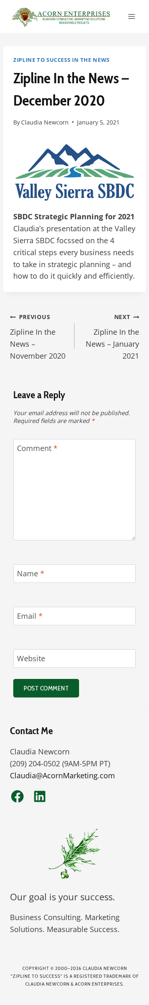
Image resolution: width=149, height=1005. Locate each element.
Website (31, 658)
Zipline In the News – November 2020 (37, 336)
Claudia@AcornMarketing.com (62, 775)
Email (30, 616)
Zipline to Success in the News (61, 59)
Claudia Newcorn (45, 122)
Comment (37, 448)
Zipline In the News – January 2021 (112, 336)
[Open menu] (131, 16)
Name (30, 574)
